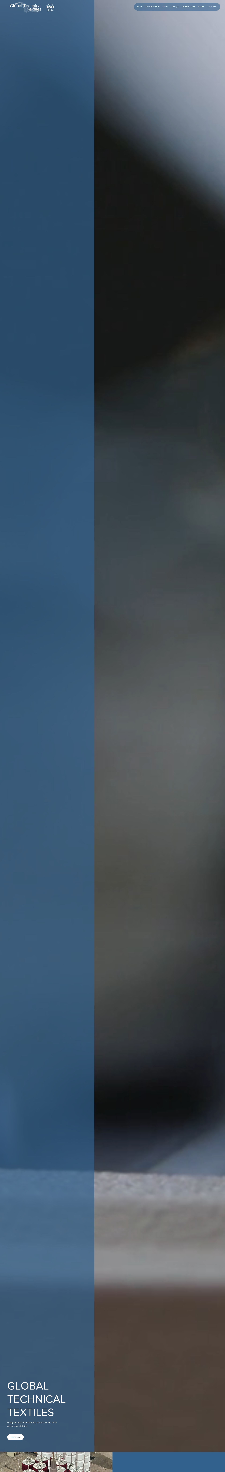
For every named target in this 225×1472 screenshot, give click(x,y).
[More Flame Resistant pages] (158, 6)
